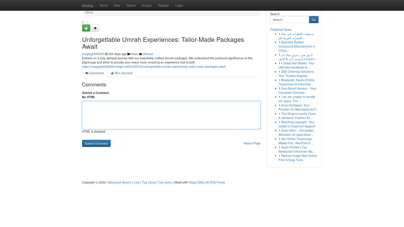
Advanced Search (120, 182)
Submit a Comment (95, 93)
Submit (131, 5)
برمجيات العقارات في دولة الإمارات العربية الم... (296, 36)
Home (104, 5)
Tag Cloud (149, 182)
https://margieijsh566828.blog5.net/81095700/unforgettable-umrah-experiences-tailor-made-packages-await (154, 66)
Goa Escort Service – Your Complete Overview (297, 90)
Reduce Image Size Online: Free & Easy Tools (298, 157)
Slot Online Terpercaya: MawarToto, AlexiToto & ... (296, 141)
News (134, 54)
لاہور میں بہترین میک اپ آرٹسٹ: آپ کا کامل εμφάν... (298, 57)
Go (314, 19)
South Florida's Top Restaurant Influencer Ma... (297, 149)
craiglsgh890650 (93, 54)
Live (137, 182)
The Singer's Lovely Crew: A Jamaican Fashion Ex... (297, 115)
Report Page (252, 143)
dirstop (87, 5)
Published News (280, 29)
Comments (96, 73)
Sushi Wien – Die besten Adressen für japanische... (296, 132)
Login (179, 5)
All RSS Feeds (215, 182)
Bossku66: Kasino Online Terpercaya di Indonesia (296, 82)
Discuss (148, 54)
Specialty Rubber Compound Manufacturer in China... (297, 46)
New (117, 5)
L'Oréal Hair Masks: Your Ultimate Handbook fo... (296, 65)
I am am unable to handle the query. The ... (297, 99)
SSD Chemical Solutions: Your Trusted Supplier (296, 73)
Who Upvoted (123, 73)
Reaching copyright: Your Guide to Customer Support (297, 124)
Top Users (165, 182)
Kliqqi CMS (196, 182)
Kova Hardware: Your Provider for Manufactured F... (298, 107)
